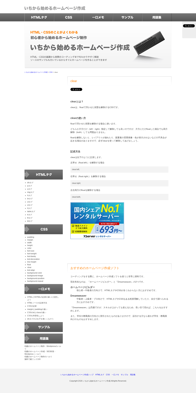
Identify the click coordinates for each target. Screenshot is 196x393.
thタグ (29, 218)
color (29, 248)
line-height (31, 262)
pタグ (29, 186)
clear (29, 267)
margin (30, 240)
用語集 (133, 375)
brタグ (30, 199)
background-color (34, 273)
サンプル (124, 375)
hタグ (29, 195)
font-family (31, 256)
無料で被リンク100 (32, 359)
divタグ (30, 183)
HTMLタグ (99, 375)
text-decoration (33, 259)
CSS (51, 72)
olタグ (29, 205)
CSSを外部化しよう (35, 316)
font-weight (31, 254)
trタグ (29, 215)
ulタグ (29, 202)
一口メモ (115, 375)
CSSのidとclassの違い (36, 312)
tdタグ (29, 221)
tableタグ (31, 211)
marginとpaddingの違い (37, 309)
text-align (31, 270)
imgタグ (30, 192)
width (29, 243)
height (29, 245)
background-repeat (35, 281)
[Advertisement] (119, 344)
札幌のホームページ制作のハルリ (38, 357)
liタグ (29, 208)
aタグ (29, 189)
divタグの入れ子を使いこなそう (40, 319)
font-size (30, 251)
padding (30, 237)
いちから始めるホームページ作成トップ (77, 375)
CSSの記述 (32, 306)
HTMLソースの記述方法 (37, 303)
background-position (35, 278)
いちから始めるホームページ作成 (35, 72)
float (29, 265)
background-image (35, 276)
